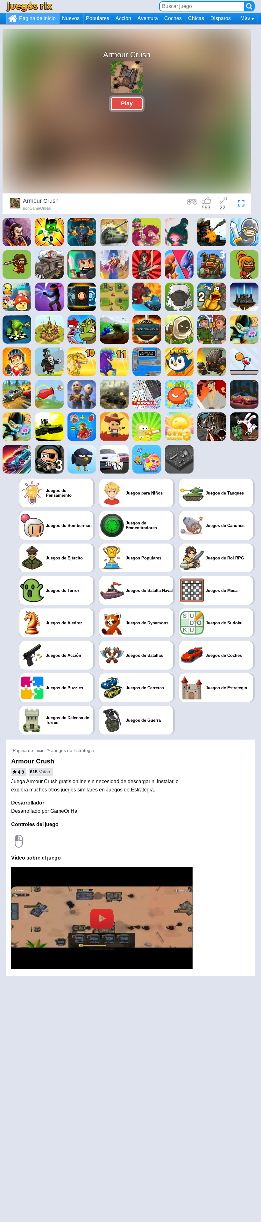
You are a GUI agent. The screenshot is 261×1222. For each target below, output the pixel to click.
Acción (123, 18)
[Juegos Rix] (29, 6)
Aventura (148, 18)
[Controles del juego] (192, 204)
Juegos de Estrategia (72, 750)
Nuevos (71, 18)
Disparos (220, 18)
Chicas (196, 18)
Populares (97, 18)
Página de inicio (37, 18)
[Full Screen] (240, 204)
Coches (173, 18)
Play (127, 103)
